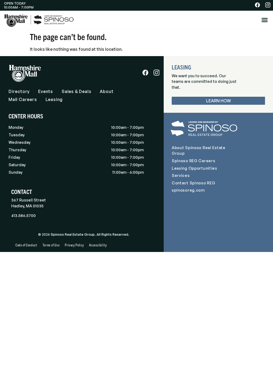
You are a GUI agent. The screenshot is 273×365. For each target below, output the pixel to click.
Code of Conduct (26, 245)
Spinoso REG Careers (193, 160)
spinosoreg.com (188, 190)
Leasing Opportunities (194, 168)
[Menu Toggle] (264, 20)
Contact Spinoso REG (193, 182)
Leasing (54, 99)
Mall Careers (23, 99)
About (106, 91)
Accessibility (98, 245)
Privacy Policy (74, 245)
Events (45, 91)
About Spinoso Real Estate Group (199, 150)
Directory (19, 91)
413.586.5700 (23, 215)
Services (181, 175)
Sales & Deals (76, 91)
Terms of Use (51, 245)
